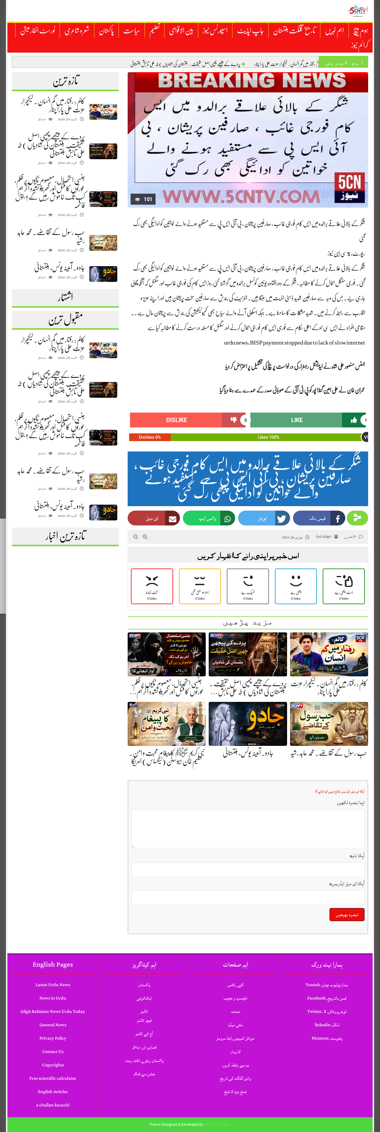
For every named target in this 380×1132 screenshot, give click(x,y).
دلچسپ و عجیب (235, 998)
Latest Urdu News (53, 985)
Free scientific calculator (52, 1078)
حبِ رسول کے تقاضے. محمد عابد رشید (329, 753)
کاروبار (235, 1051)
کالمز (144, 1011)
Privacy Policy (52, 1038)
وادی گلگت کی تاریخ (235, 1078)
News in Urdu (52, 998)
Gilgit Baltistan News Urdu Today (52, 1011)
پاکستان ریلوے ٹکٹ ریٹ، (144, 1060)
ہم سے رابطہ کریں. (235, 1065)
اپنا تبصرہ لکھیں (351, 802)
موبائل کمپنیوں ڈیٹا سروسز (235, 1038)
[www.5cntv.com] (357, 10)
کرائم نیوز (359, 45)
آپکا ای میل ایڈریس (347, 883)
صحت (235, 1011)
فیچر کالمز (144, 1020)
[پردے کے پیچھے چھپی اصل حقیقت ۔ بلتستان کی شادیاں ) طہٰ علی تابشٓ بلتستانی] (103, 151)
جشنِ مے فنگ (144, 1074)
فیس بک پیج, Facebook (326, 998)
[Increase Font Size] (145, 536)
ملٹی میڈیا (235, 1025)
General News (52, 1025)
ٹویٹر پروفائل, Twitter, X (326, 1011)
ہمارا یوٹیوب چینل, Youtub (327, 985)
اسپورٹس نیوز (215, 31)
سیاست (131, 31)
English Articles (53, 1091)
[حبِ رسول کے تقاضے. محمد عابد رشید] (103, 242)
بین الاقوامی (181, 31)
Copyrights (53, 1065)
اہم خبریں (334, 31)
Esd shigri (323, 536)
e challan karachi (52, 1105)
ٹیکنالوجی (144, 998)
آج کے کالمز (144, 1034)
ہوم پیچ (360, 31)
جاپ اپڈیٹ (250, 31)
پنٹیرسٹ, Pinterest (327, 1038)
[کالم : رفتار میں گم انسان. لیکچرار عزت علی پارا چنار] (103, 111)
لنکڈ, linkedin (327, 1025)
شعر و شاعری (77, 31)
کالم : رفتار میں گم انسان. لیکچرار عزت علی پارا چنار (288, 64)
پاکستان (106, 31)
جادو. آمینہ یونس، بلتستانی (59, 268)
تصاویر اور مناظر (144, 1047)
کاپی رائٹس (235, 985)
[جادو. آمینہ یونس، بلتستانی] (103, 274)
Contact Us (53, 1051)
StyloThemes (217, 1124)
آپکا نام (357, 856)
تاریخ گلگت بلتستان (294, 31)
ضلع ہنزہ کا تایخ (235, 1091)
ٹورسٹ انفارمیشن (37, 31)
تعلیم (154, 31)
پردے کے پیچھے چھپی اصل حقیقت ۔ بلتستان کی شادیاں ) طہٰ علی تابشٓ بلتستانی (185, 64)
